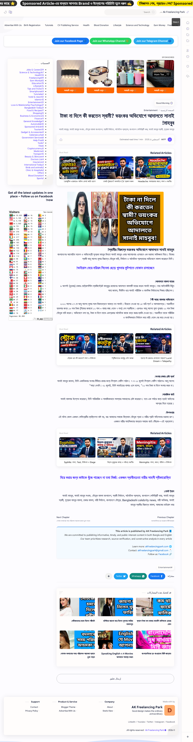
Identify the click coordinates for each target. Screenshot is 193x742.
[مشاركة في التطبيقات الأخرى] (108, 576)
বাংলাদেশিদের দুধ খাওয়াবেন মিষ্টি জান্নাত (156, 653)
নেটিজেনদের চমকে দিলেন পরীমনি (83, 620)
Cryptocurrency (35, 148)
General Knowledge (34, 121)
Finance (39, 118)
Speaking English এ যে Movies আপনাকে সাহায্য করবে (117, 655)
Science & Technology (31, 72)
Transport (38, 154)
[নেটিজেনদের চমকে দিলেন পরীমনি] (77, 607)
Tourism (39, 129)
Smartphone (37, 91)
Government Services (33, 137)
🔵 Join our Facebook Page (70, 41)
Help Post (38, 140)
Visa (41, 145)
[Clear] (107, 12)
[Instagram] (159, 721)
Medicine (39, 151)
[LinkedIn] (131, 721)
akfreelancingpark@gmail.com (153, 550)
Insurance (38, 162)
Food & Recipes (35, 110)
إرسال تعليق (115, 678)
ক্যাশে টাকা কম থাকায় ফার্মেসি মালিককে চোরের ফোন (154, 622)
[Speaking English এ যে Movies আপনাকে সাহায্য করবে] (115, 640)
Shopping (38, 113)
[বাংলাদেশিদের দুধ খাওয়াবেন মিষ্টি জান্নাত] (153, 640)
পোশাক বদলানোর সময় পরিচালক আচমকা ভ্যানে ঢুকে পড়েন (78, 655)
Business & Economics (32, 115)
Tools (41, 143)
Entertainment (36, 102)
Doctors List (37, 159)
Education (38, 83)
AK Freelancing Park (116, 730)
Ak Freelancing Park (174, 12)
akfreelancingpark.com (156, 546)
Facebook (163, 554)
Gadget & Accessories (32, 132)
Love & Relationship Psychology (27, 105)
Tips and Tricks (35, 88)
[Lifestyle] (117, 25)
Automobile (37, 124)
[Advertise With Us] (13, 25)
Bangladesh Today (34, 107)
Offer (41, 173)
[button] (10, 12)
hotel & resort (36, 96)
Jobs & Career (35, 69)
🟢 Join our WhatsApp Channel (110, 41)
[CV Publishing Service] (68, 25)
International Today (34, 164)
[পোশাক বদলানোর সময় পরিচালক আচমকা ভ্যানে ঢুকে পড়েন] (77, 640)
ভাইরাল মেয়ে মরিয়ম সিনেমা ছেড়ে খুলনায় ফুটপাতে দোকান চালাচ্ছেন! (115, 268)
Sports (40, 178)
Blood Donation (36, 175)
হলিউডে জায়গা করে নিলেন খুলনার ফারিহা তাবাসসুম (118, 622)
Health (39, 75)
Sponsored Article (34, 126)
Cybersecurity (36, 134)
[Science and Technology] (137, 25)
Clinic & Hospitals (35, 170)
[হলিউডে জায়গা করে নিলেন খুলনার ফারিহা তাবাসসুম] (115, 607)
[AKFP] (163, 139)
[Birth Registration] (32, 25)
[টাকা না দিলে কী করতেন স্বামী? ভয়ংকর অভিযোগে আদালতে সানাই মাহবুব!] (115, 219)
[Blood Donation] (101, 25)
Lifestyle (38, 86)
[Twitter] (150, 721)
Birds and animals (35, 167)
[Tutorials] (49, 25)
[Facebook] (170, 721)
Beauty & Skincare (34, 156)
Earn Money (37, 80)
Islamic (39, 99)
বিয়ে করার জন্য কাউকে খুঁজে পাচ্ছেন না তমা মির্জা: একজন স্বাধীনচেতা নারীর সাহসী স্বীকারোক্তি (115, 477)
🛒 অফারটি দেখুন (160, 90)
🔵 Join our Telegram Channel (153, 41)
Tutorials (39, 94)
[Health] (86, 25)
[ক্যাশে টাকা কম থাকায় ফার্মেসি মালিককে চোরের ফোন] (153, 607)
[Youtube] (141, 721)
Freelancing (36, 77)
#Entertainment (165, 567)
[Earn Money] (159, 25)
